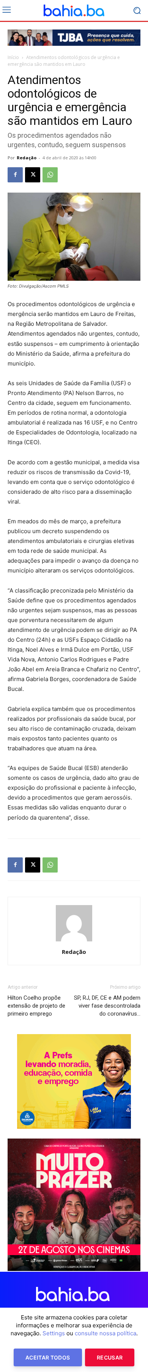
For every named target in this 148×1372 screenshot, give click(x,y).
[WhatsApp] (50, 174)
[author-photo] (74, 941)
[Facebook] (15, 174)
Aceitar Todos (47, 1357)
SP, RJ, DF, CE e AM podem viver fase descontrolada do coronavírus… (107, 1005)
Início (13, 57)
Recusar (110, 1357)
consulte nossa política (105, 1333)
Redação (26, 157)
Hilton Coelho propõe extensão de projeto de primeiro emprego (36, 1005)
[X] (32, 174)
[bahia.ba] (74, 11)
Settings (54, 1333)
